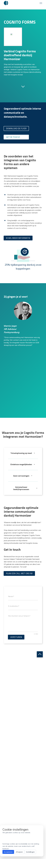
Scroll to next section (23, 86)
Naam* (11, 596)
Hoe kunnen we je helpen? (19, 616)
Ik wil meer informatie (18, 238)
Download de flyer (16, 128)
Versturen (16, 637)
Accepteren (8, 852)
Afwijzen (19, 852)
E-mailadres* (13, 606)
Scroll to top (40, 654)
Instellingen (30, 852)
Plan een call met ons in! (19, 573)
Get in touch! (13, 137)
